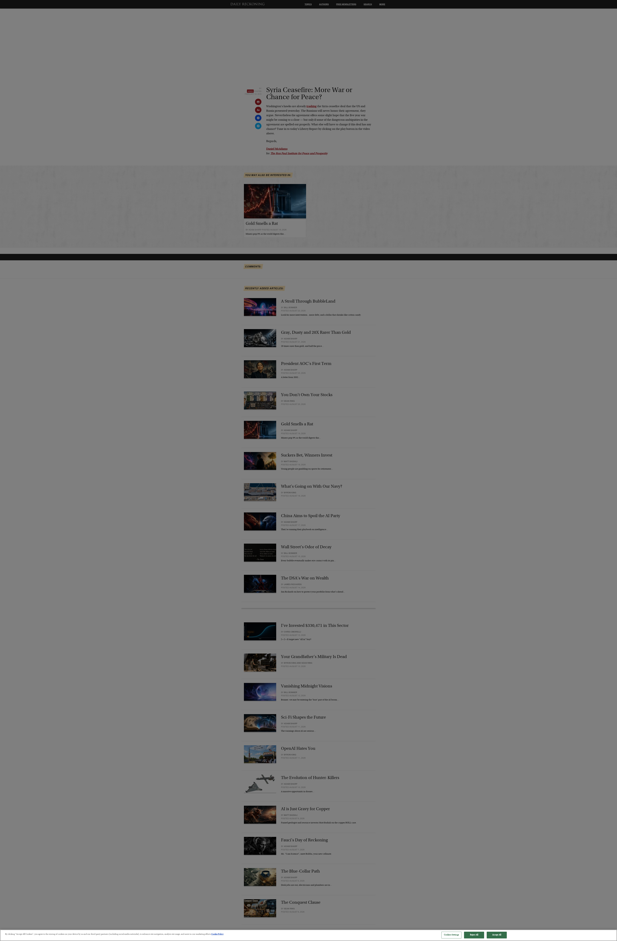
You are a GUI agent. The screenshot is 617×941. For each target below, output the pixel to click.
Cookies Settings (451, 935)
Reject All (474, 935)
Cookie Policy (217, 934)
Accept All (496, 935)
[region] (308, 935)
